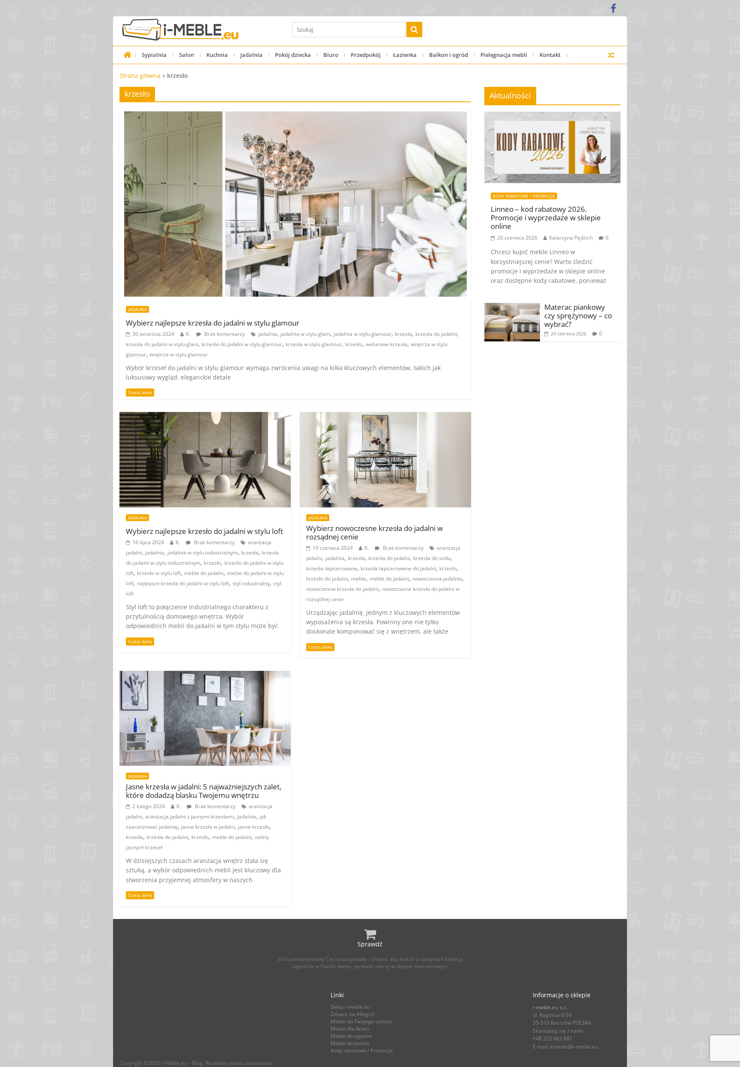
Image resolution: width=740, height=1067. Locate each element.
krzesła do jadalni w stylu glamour (242, 344)
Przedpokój (366, 55)
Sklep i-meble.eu (350, 1007)
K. (188, 334)
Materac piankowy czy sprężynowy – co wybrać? (578, 316)
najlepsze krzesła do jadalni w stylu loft (183, 583)
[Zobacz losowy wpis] (611, 55)
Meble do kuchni (350, 1043)
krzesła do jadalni (436, 334)
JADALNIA (137, 309)
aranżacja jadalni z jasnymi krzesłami (189, 816)
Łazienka (405, 55)
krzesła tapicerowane (331, 568)
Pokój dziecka (293, 55)
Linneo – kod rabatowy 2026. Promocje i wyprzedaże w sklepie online (546, 218)
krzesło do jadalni (327, 578)
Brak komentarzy (224, 334)
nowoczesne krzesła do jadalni (342, 589)
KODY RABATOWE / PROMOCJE (524, 196)
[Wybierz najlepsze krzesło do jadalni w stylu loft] (205, 417)
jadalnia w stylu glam (305, 334)
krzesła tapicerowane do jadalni (398, 568)
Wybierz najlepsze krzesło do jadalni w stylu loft (204, 531)
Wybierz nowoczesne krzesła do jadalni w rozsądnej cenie (374, 532)
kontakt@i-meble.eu (574, 1046)
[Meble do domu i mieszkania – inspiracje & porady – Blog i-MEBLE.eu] (127, 54)
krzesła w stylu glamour (314, 344)
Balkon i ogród (448, 55)
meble (358, 578)
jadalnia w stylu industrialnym (202, 552)
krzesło (353, 344)
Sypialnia (154, 55)
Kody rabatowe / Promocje (362, 1050)
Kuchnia (217, 55)
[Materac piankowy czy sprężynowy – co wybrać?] (512, 307)
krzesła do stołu (432, 558)
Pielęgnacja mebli (503, 55)
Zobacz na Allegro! (353, 1014)
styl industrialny (251, 583)
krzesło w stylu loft (159, 573)
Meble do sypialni (351, 1036)
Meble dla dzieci (350, 1028)
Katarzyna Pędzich (571, 237)
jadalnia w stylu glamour (362, 334)
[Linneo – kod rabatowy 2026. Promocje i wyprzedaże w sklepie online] (552, 116)
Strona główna (140, 75)
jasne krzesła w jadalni (208, 826)
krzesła (403, 334)
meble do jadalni (204, 573)
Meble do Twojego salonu (361, 1021)
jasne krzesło (253, 826)
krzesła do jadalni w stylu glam (162, 344)
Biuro (330, 55)
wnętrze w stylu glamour (178, 354)
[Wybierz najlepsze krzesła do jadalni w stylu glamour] (295, 114)
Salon (186, 55)
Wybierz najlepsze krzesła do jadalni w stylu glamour (212, 323)
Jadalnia (251, 55)
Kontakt (550, 55)
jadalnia (267, 334)
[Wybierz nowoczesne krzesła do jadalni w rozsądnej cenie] (385, 417)
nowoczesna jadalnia (437, 578)
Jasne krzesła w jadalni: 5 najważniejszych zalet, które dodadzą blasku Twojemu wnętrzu (203, 791)
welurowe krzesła (386, 344)
